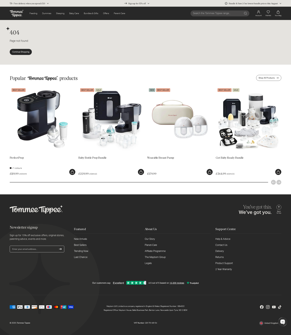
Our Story (150, 239)
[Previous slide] (273, 182)
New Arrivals (80, 239)
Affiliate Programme (155, 251)
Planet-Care (151, 245)
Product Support (224, 263)
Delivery (219, 251)
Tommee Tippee (23, 323)
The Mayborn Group (155, 257)
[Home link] (16, 13)
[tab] (15, 147)
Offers (106, 13)
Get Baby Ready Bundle (227, 88)
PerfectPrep (15, 88)
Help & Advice (222, 239)
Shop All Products (267, 78)
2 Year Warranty (223, 269)
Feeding (33, 13)
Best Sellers (80, 245)
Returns (219, 257)
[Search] (245, 13)
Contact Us (221, 245)
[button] (278, 13)
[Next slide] (278, 182)
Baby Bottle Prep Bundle (89, 88)
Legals (148, 263)
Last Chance (80, 257)
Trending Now (81, 251)
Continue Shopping (20, 52)
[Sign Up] (60, 249)
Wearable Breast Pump (158, 88)
